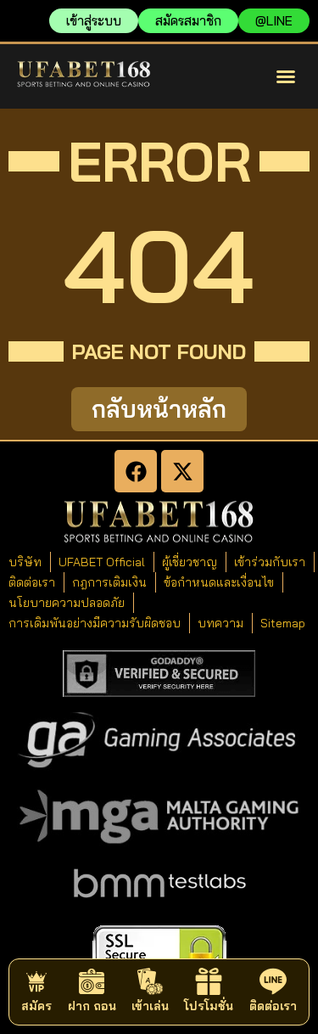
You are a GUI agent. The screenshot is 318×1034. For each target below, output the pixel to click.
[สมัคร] (36, 981)
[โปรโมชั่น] (208, 981)
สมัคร (36, 1006)
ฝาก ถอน (92, 1006)
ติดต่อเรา (273, 1006)
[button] (286, 76)
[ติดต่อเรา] (273, 981)
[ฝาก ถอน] (91, 981)
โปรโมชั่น (208, 1006)
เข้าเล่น (150, 1006)
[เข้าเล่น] (150, 981)
